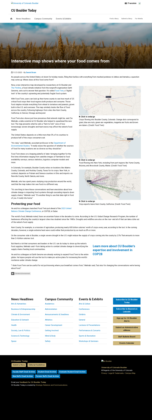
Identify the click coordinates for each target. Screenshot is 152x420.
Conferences (84, 309)
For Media (139, 18)
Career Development (53, 325)
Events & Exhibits (63, 19)
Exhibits (82, 314)
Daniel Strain (31, 72)
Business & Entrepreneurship (23, 309)
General (82, 320)
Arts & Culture (84, 304)
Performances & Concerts (89, 330)
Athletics (48, 320)
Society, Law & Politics (20, 330)
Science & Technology (20, 336)
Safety (47, 341)
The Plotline (16, 88)
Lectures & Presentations (89, 325)
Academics (49, 304)
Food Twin (59, 91)
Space (13, 341)
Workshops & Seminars (88, 341)
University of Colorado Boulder (114, 368)
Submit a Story (126, 18)
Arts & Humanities (18, 304)
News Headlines (23, 19)
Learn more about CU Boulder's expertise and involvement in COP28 (114, 250)
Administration (51, 309)
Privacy (104, 373)
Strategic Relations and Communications (51, 385)
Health (14, 325)
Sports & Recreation (87, 336)
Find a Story (114, 18)
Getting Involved (52, 330)
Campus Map (130, 373)
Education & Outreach (20, 320)
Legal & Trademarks (116, 373)
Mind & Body (50, 336)
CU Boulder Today (23, 10)
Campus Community (43, 19)
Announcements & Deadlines (57, 314)
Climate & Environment (22, 273)
